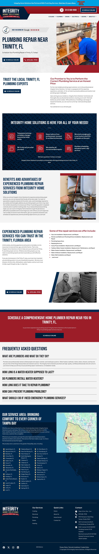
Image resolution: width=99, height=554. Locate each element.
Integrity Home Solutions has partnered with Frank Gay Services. (45, 3)
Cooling (51, 16)
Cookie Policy (85, 547)
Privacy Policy (64, 547)
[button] (49, 335)
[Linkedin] (17, 547)
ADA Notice (39, 547)
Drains (67, 16)
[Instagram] (13, 547)
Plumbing (60, 16)
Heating (83, 16)
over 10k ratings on (17, 30)
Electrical (75, 16)
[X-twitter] (8, 547)
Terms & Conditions (74, 547)
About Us (92, 16)
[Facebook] (3, 547)
